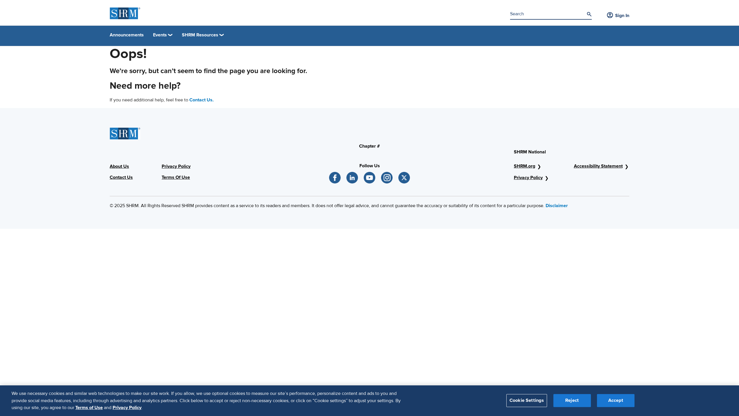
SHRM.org (524, 166)
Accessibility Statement (598, 166)
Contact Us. (201, 100)
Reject (572, 401)
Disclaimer (557, 205)
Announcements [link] (127, 35)
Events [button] (160, 35)
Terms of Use (89, 408)
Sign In (622, 15)
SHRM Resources (200, 35)
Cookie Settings (527, 401)
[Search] (589, 14)
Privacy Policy (528, 178)
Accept (615, 401)
